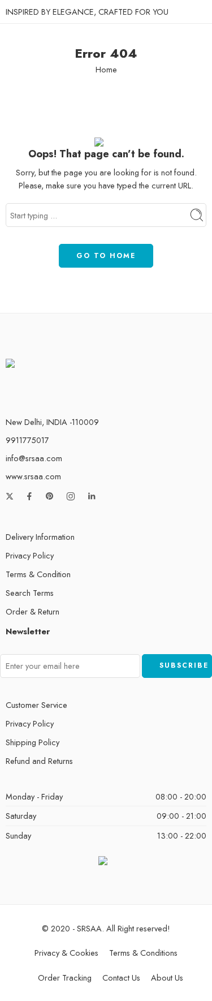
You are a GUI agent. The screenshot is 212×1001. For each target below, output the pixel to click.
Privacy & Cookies (66, 953)
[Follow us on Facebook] (29, 496)
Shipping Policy (32, 742)
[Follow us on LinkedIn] (91, 496)
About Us (167, 977)
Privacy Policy (30, 555)
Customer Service (36, 705)
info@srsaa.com (34, 458)
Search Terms (30, 593)
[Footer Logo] (47, 372)
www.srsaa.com (33, 476)
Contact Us (121, 977)
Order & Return (32, 611)
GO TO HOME (106, 256)
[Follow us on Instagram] (71, 496)
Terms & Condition (38, 574)
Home (106, 69)
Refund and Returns (39, 761)
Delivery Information (40, 537)
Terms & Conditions (143, 953)
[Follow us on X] (10, 496)
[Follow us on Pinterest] (49, 496)
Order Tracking (65, 977)
